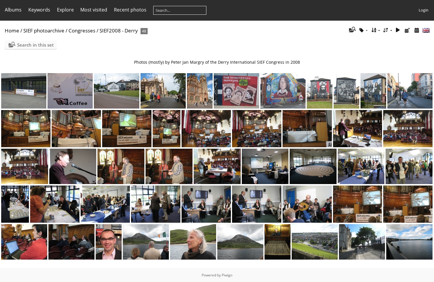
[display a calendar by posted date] (407, 30)
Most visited (93, 9)
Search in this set (35, 45)
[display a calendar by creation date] (416, 30)
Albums (13, 9)
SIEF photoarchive (43, 30)
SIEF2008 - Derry (118, 30)
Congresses (81, 30)
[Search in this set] (352, 30)
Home (12, 30)
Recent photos (130, 9)
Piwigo (227, 275)
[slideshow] (398, 30)
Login (423, 10)
